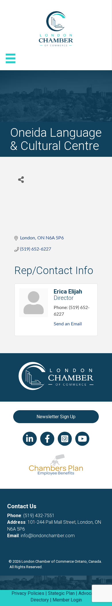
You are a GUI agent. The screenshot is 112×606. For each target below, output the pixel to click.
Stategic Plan (61, 593)
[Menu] (11, 58)
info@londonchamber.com (48, 535)
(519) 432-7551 (39, 515)
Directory (39, 600)
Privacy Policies (27, 593)
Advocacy (88, 593)
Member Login (67, 600)
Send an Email (68, 324)
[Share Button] (20, 179)
